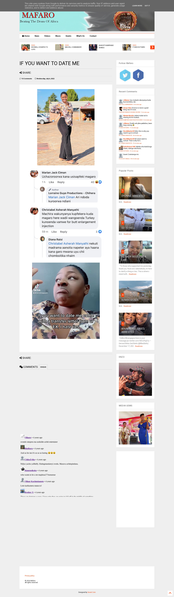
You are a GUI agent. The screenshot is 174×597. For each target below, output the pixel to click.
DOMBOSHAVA (129, 299)
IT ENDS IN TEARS (138, 47)
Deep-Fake (127, 108)
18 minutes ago (137, 135)
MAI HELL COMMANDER (73, 47)
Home (27, 36)
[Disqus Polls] (65, 401)
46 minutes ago (135, 158)
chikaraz (126, 100)
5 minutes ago (145, 112)
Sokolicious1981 (129, 147)
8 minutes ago (148, 120)
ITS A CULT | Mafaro (124, 158)
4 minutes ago (137, 104)
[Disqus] (65, 465)
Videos (47, 36)
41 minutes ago (134, 151)
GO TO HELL (128, 227)
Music (58, 36)
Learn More (137, 6)
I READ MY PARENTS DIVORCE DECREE (129, 112)
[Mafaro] (87, 30)
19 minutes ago (137, 143)
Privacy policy (29, 576)
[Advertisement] (135, 489)
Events (68, 36)
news (33, 45)
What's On (80, 36)
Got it (147, 6)
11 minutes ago (134, 127)
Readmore (127, 202)
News (37, 36)
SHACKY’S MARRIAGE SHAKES (106, 46)
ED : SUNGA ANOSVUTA (125, 135)
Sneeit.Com (92, 592)
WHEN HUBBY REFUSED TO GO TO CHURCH (131, 120)
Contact (93, 36)
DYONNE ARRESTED (133, 195)
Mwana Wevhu (128, 116)
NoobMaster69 (128, 131)
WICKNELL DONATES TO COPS (39, 48)
